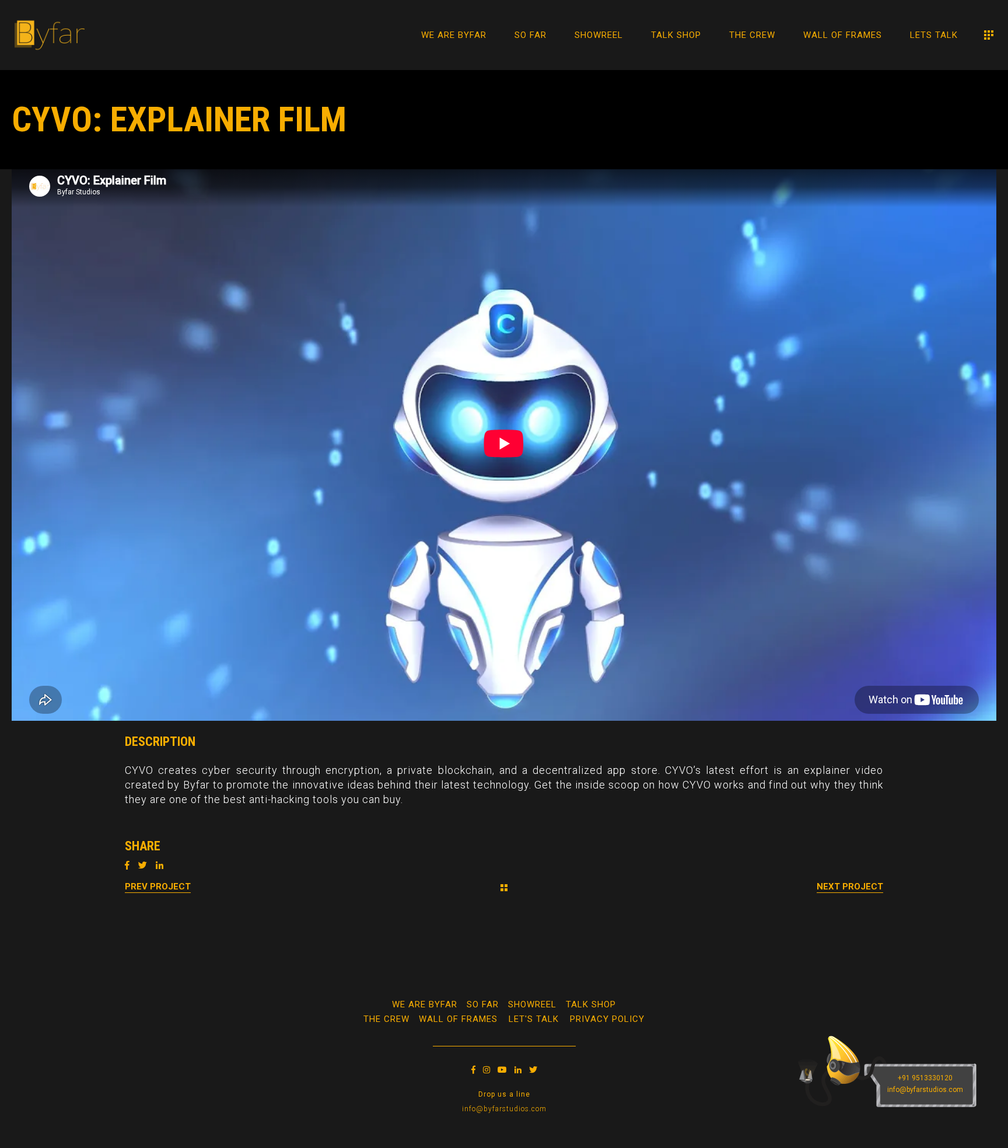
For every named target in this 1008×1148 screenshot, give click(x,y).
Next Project (850, 886)
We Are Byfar (424, 1004)
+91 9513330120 (925, 1078)
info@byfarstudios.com (504, 1109)
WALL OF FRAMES (458, 1019)
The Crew (386, 1019)
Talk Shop (591, 1004)
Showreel (532, 1004)
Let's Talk (534, 1019)
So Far (483, 1004)
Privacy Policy (607, 1019)
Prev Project (158, 886)
